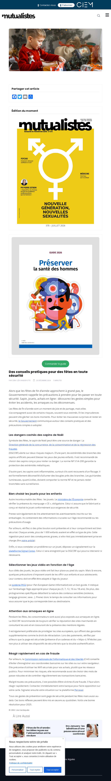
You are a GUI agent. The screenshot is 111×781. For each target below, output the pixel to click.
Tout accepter (52, 769)
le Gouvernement (27, 420)
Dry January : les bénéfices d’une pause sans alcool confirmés (74, 730)
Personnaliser (18, 769)
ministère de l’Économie (70, 499)
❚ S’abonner (66, 5)
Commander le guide (55, 363)
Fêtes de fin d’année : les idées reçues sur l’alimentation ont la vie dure (38, 731)
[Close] (63, 738)
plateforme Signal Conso (22, 550)
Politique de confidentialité (20, 763)
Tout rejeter (35, 769)
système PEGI (19, 584)
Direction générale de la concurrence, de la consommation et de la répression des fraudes (52, 446)
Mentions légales (66, 759)
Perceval (78, 690)
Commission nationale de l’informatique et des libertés (54, 659)
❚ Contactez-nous (46, 5)
